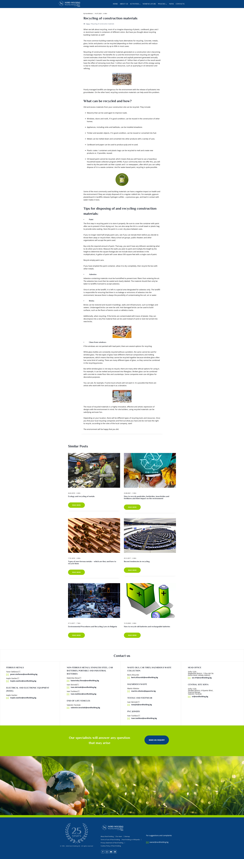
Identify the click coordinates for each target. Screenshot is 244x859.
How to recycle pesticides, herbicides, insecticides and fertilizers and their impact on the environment (146, 497)
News (171, 4)
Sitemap (127, 836)
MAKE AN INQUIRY (157, 740)
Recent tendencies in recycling (137, 561)
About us (124, 4)
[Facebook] (102, 851)
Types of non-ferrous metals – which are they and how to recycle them (92, 562)
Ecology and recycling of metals (81, 496)
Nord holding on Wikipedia (131, 839)
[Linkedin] (115, 851)
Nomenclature (149, 4)
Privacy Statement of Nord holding (112, 842)
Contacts (180, 4)
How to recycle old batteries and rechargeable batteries (147, 626)
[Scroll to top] (239, 857)
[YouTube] (111, 851)
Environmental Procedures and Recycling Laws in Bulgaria (92, 626)
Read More (78, 506)
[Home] (84, 24)
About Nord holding (107, 836)
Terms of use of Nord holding (110, 839)
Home (115, 4)
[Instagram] (106, 851)
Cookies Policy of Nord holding (111, 846)
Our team (119, 836)
